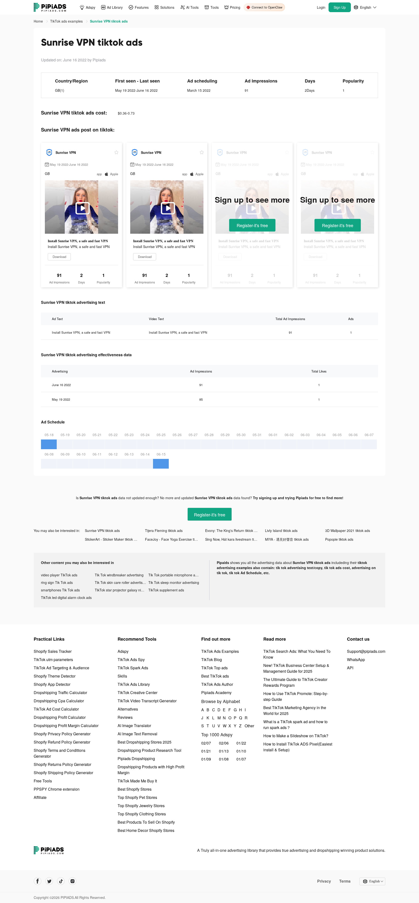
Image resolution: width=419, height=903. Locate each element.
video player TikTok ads (59, 574)
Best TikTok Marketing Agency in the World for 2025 (294, 710)
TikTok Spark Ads (133, 668)
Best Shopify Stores (135, 789)
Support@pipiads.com (366, 651)
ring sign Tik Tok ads (57, 582)
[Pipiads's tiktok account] (61, 881)
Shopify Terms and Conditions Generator (59, 753)
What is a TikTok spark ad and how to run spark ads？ (295, 724)
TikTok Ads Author (217, 684)
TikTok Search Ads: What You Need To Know (296, 654)
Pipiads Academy (216, 692)
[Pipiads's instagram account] (72, 881)
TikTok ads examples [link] (67, 21)
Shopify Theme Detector (54, 676)
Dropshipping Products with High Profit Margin (151, 769)
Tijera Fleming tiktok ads (164, 530)
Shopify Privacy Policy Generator (62, 734)
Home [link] (39, 21)
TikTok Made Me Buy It (137, 781)
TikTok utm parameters (53, 659)
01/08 (224, 759)
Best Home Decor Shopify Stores (146, 830)
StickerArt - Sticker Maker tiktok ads (112, 539)
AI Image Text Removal (137, 734)
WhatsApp (356, 659)
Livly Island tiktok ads (281, 530)
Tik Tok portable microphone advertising (175, 574)
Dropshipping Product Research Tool (149, 750)
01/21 (206, 751)
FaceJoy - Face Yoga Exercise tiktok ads (175, 539)
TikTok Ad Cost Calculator (56, 709)
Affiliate (40, 797)
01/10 (241, 751)
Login (321, 7)
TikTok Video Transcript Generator (147, 701)
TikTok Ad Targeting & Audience (61, 668)
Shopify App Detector (52, 684)
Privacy (324, 881)
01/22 (241, 743)
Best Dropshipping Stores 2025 (144, 742)
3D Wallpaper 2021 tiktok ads (347, 530)
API (350, 668)
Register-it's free (252, 225)
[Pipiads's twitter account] (49, 881)
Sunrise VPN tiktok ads (102, 530)
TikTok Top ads (214, 668)
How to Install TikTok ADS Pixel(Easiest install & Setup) (297, 747)
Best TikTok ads (215, 676)
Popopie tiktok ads (339, 539)
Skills (122, 676)
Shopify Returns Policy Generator (62, 764)
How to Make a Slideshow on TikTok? (295, 735)
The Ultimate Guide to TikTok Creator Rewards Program (295, 682)
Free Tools (43, 781)
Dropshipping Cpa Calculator (59, 701)
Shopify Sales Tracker (53, 651)
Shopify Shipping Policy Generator (63, 772)
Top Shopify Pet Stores (137, 797)
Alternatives (128, 709)
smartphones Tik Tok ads (60, 590)
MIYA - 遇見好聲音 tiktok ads (287, 539)
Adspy (123, 651)
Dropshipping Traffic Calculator (60, 692)
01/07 (241, 759)
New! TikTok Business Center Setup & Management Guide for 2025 (296, 668)
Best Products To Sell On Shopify (146, 822)
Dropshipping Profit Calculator (60, 717)
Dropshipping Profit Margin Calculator (66, 725)
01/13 (224, 751)
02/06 (224, 743)
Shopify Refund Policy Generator (62, 742)
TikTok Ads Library (134, 684)
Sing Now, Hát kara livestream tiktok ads (235, 539)
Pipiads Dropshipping (136, 758)
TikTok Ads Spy (131, 659)
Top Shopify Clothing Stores (142, 814)
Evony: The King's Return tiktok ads (232, 530)
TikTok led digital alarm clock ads (66, 597)
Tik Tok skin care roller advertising (121, 582)
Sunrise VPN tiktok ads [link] (109, 21)
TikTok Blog (211, 659)
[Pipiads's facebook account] (37, 881)
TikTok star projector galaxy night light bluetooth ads (122, 590)
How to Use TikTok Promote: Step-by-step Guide (295, 696)
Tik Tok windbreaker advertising (119, 574)
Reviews (125, 717)
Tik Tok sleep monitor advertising (173, 582)
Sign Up (340, 7)
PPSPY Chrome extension (57, 789)
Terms (345, 881)
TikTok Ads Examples (220, 651)
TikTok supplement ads (166, 590)
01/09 (206, 759)
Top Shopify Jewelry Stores (141, 805)
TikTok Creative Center (137, 692)
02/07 (206, 743)
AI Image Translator (134, 725)
